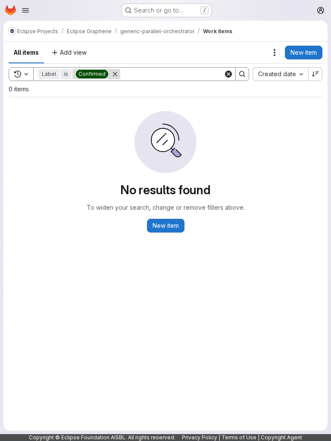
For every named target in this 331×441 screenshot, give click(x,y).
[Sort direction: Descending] (315, 74)
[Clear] (228, 74)
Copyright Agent (281, 437)
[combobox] (280, 74)
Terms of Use (239, 437)
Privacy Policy (199, 437)
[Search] (242, 74)
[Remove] (115, 74)
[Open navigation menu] (25, 10)
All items (26, 52)
